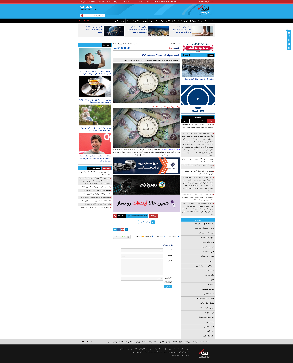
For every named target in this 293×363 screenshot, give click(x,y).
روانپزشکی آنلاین (208, 336)
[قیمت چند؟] (289, 36)
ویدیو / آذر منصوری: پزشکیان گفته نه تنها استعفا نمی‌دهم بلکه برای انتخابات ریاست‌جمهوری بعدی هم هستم (197, 127)
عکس (117, 21)
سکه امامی (210, 322)
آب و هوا (109, 2)
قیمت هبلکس (209, 293)
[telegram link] (87, 341)
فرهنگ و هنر (159, 21)
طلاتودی (211, 284)
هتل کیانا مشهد (208, 251)
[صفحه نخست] (289, 32)
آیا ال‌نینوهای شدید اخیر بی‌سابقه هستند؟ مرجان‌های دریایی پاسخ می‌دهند (137, 29)
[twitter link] (83, 341)
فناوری (168, 21)
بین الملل (193, 21)
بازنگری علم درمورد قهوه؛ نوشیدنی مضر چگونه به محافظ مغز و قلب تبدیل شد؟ (95, 101)
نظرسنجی (82, 2)
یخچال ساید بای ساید (206, 237)
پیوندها (116, 2)
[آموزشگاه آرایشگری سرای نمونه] (146, 203)
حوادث (151, 21)
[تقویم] (289, 44)
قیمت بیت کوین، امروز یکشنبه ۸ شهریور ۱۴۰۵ (96, 187)
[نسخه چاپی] (115, 48)
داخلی (170, 48)
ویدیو (123, 21)
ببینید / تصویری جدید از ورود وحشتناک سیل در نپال (197, 166)
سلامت (128, 21)
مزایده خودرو (209, 312)
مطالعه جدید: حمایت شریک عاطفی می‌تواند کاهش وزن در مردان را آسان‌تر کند (181, 29)
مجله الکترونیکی (143, 349)
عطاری (211, 261)
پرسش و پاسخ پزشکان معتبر (204, 223)
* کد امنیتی (168, 278)
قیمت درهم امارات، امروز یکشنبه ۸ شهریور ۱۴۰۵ (95, 197)
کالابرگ (211, 279)
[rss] (88, 21)
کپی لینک (154, 216)
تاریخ (186, 21)
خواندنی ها (137, 21)
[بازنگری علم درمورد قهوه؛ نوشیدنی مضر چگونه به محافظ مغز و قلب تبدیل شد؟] (95, 86)
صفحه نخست (209, 21)
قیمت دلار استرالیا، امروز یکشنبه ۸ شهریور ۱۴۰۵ (96, 200)
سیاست (200, 21)
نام (171, 250)
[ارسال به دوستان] (119, 48)
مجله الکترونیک (91, 2)
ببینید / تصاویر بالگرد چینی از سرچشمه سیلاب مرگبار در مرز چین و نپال (197, 160)
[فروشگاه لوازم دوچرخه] (146, 185)
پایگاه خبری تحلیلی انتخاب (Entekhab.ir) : (166, 107)
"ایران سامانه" (175, 355)
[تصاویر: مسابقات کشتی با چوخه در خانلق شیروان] (198, 68)
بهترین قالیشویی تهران (206, 317)
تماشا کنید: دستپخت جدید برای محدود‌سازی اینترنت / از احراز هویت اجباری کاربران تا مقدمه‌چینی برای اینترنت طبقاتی (197, 197)
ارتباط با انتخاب (124, 2)
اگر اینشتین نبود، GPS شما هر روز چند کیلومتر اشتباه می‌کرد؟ (93, 29)
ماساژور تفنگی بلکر (207, 256)
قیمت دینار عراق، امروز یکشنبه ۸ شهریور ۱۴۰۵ (96, 190)
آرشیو (121, 349)
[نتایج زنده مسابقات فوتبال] (289, 48)
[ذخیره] (122, 48)
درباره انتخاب (185, 349)
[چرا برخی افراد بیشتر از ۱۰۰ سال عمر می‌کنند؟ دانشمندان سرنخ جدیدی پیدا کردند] (95, 115)
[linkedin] (126, 229)
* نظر (170, 260)
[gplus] (122, 229)
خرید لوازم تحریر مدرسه (205, 232)
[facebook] (119, 229)
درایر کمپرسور (209, 275)
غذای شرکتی (209, 270)
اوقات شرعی (101, 2)
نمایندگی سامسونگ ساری (205, 265)
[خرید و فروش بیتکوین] (198, 99)
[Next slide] (183, 55)
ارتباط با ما (176, 349)
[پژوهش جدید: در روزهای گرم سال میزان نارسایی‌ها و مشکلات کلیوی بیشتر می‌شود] (95, 58)
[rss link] (91, 341)
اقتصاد (180, 21)
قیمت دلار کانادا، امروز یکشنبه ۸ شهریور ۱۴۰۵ (96, 204)
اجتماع (174, 21)
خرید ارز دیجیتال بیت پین (204, 228)
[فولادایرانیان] (146, 165)
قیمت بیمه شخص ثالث (205, 298)
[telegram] (84, 21)
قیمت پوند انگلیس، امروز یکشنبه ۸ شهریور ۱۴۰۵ (95, 207)
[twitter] (79, 21)
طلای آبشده (210, 331)
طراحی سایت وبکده (207, 308)
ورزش (145, 21)
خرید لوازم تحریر (208, 242)
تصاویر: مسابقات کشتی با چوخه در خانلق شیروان (198, 80)
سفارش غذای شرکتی (207, 303)
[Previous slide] (189, 55)
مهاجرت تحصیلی (208, 289)
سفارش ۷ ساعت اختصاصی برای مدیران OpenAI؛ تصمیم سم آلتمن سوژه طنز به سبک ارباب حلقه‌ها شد (95, 158)
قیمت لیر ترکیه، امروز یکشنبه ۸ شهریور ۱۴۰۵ (96, 194)
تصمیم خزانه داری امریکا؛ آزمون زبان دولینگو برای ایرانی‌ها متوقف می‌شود (197, 172)
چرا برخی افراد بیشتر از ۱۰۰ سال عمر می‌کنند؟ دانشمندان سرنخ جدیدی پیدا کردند (95, 129)
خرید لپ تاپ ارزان (207, 247)
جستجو (127, 349)
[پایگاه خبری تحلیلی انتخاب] (205, 10)
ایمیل (170, 255)
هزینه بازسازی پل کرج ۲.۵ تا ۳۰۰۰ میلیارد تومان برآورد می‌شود (94, 173)
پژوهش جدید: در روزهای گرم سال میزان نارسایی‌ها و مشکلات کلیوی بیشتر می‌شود (95, 72)
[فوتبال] (289, 40)
